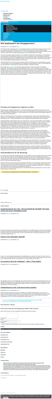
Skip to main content (5, 1)
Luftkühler (5, 36)
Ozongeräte (5, 35)
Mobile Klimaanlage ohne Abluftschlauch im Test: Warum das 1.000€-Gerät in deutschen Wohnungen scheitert (27, 366)
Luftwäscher (6, 24)
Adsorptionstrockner (10, 31)
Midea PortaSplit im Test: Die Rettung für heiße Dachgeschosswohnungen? (19, 364)
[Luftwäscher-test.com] (17, 8)
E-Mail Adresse (4, 321)
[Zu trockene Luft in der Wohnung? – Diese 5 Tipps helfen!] (5, 278)
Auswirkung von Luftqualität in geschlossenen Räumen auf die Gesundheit (22, 299)
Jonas (10, 46)
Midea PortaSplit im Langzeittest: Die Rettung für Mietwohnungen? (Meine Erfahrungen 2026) (23, 363)
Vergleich (5, 37)
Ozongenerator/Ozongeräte (6, 341)
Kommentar (3, 318)
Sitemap (2, 357)
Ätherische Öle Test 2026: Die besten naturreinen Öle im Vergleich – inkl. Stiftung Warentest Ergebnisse (25, 369)
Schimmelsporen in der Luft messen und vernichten (18, 287)
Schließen (6, 397)
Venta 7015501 (9, 30)
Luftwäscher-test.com (13, 21)
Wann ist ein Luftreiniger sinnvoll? (13, 237)
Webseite (2, 322)
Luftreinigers (11, 66)
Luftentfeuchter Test (5, 344)
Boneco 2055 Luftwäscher (11, 28)
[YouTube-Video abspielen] (26, 90)
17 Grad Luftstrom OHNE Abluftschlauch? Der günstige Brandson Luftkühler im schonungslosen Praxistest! (26, 365)
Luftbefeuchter (6, 34)
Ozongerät (22, 51)
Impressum (3, 352)
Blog (4, 39)
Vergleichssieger (9, 25)
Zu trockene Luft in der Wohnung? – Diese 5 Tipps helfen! (21, 261)
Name (2, 319)
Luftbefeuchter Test (5, 339)
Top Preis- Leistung (10, 26)
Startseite (2, 329)
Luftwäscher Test (4, 337)
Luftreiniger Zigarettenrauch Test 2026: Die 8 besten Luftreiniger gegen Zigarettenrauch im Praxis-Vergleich (26, 368)
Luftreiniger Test (4, 334)
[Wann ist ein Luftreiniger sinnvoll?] (13, 253)
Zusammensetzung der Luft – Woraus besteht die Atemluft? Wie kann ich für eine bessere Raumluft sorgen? (25, 210)
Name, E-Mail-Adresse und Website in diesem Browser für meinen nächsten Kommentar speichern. (23, 324)
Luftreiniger (5, 32)
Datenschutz (3, 354)
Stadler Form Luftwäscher (11, 29)
